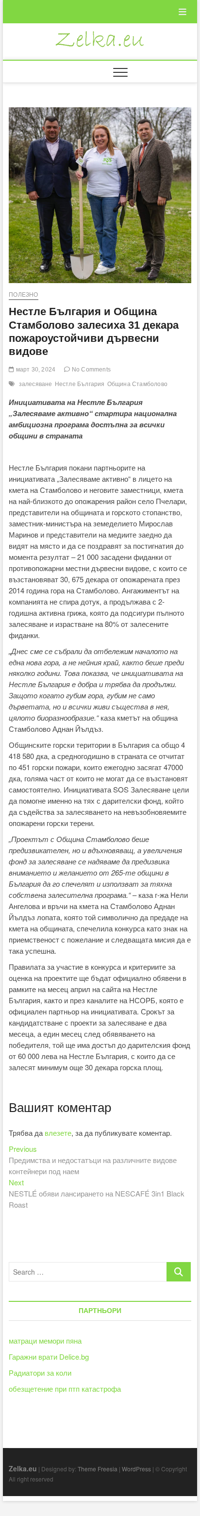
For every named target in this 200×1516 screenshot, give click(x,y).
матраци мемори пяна (45, 1340)
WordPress (136, 1469)
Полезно (23, 294)
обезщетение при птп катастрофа (65, 1388)
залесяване (35, 384)
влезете (58, 1133)
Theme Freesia (97, 1469)
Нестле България (80, 384)
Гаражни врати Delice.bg (49, 1356)
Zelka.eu (23, 1468)
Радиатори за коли (40, 1372)
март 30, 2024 (34, 369)
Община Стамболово (137, 384)
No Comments (90, 369)
